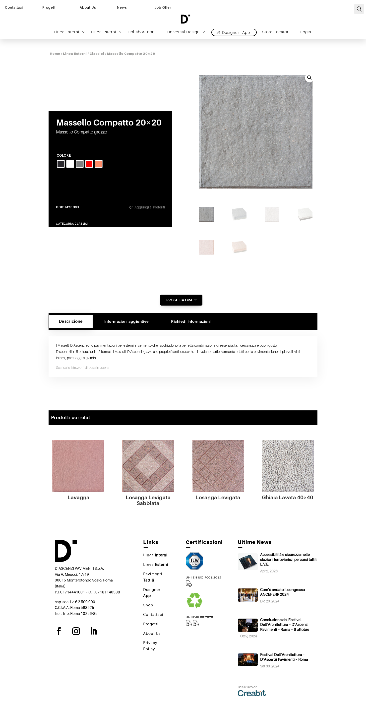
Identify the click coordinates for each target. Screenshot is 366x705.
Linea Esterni (75, 54)
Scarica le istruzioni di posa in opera (82, 367)
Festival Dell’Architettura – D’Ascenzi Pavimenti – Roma (284, 657)
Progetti (49, 7)
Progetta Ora (179, 300)
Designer (236, 32)
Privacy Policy (150, 645)
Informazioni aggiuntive (126, 321)
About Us (88, 7)
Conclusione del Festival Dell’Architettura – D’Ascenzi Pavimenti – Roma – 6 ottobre (284, 624)
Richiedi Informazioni (191, 321)
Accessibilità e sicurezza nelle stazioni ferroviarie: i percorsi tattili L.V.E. (288, 559)
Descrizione (71, 321)
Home (55, 54)
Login (305, 32)
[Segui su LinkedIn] (97, 631)
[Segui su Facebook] (62, 631)
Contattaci (14, 7)
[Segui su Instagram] (80, 631)
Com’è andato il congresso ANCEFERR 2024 (282, 592)
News (122, 7)
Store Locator (275, 32)
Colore (64, 155)
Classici (97, 54)
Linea (66, 32)
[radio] (60, 164)
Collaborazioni (142, 32)
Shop (148, 605)
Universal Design (183, 32)
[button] (146, 207)
